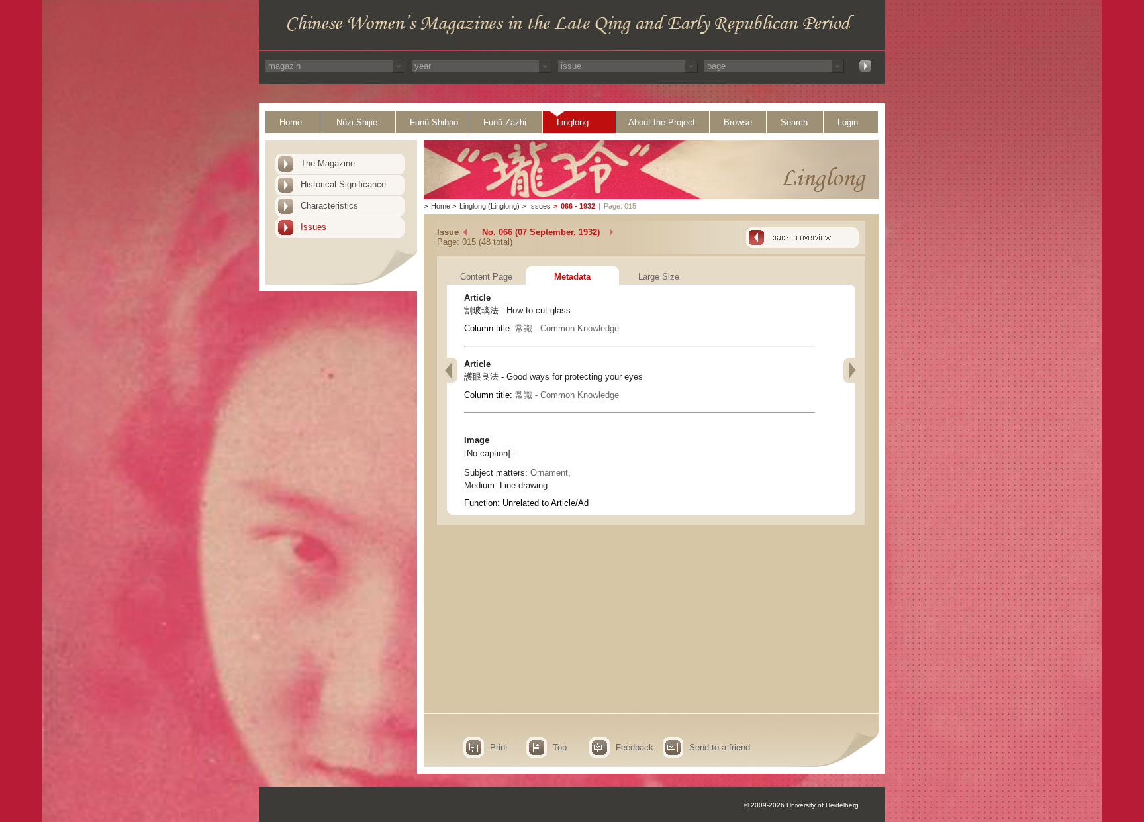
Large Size (658, 277)
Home (290, 122)
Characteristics (329, 206)
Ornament (549, 473)
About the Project (661, 122)
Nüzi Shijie (356, 122)
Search (794, 122)
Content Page (486, 277)
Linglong (573, 122)
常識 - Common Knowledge (567, 328)
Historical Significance (343, 184)
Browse (738, 122)
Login (847, 122)
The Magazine (328, 163)
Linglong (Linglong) (489, 206)
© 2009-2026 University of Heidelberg (801, 805)
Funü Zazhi (504, 122)
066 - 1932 (578, 206)
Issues (313, 227)
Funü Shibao (434, 122)
